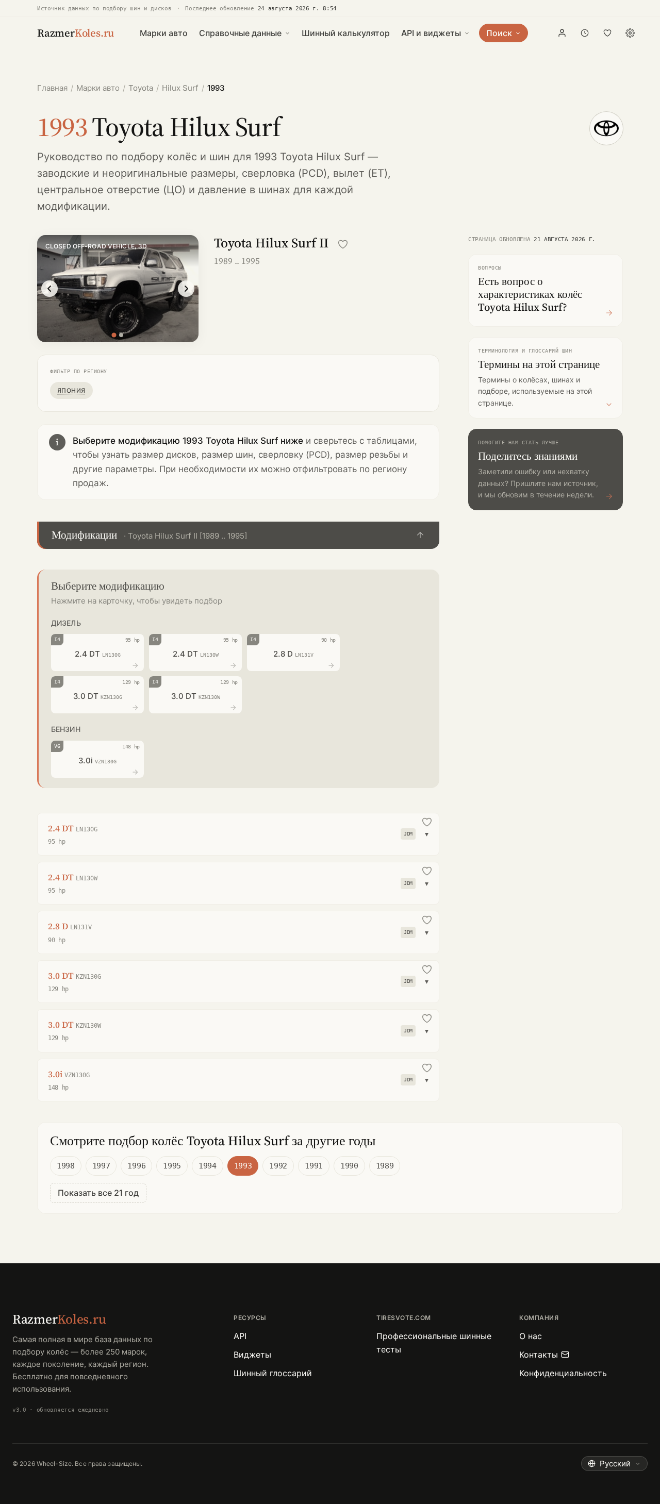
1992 (278, 1166)
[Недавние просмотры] (584, 33)
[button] (238, 535)
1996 (136, 1166)
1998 (66, 1166)
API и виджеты (431, 33)
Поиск (499, 33)
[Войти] (562, 33)
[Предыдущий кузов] (49, 288)
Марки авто (164, 33)
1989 (385, 1166)
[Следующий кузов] (186, 288)
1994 (208, 1166)
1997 (101, 1166)
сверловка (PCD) (284, 173)
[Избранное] (607, 33)
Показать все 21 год (98, 1193)
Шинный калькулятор (346, 33)
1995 (172, 1166)
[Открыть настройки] (630, 33)
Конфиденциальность (563, 1373)
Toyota (140, 88)
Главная (52, 88)
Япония (71, 390)
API (240, 1336)
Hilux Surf (180, 88)
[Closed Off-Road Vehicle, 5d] (121, 335)
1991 (314, 1166)
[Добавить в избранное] (343, 244)
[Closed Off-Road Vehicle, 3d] (114, 334)
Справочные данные (240, 33)
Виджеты (252, 1354)
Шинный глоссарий (273, 1373)
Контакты (538, 1354)
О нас (530, 1336)
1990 (349, 1166)
